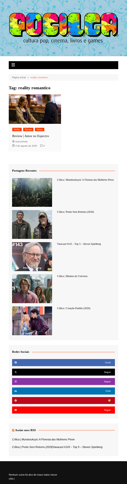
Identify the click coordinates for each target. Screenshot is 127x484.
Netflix (17, 129)
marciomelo (21, 141)
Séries (40, 129)
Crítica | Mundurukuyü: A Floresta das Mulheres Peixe (85, 179)
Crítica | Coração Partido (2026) (73, 308)
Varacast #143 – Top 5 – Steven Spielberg (79, 243)
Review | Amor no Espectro (30, 136)
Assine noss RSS (25, 430)
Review (28, 129)
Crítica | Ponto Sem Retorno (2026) (75, 211)
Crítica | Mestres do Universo (72, 276)
